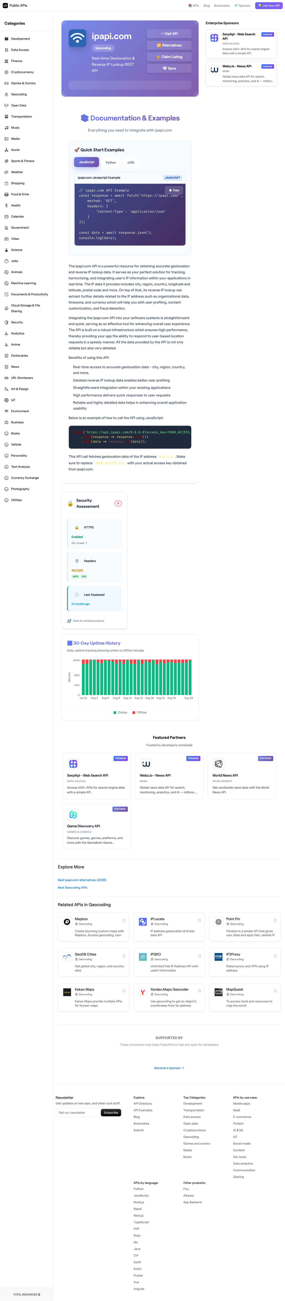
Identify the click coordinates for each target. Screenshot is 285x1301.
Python (111, 162)
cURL (131, 162)
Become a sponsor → (169, 1068)
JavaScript (86, 162)
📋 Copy (174, 190)
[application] (130, 680)
